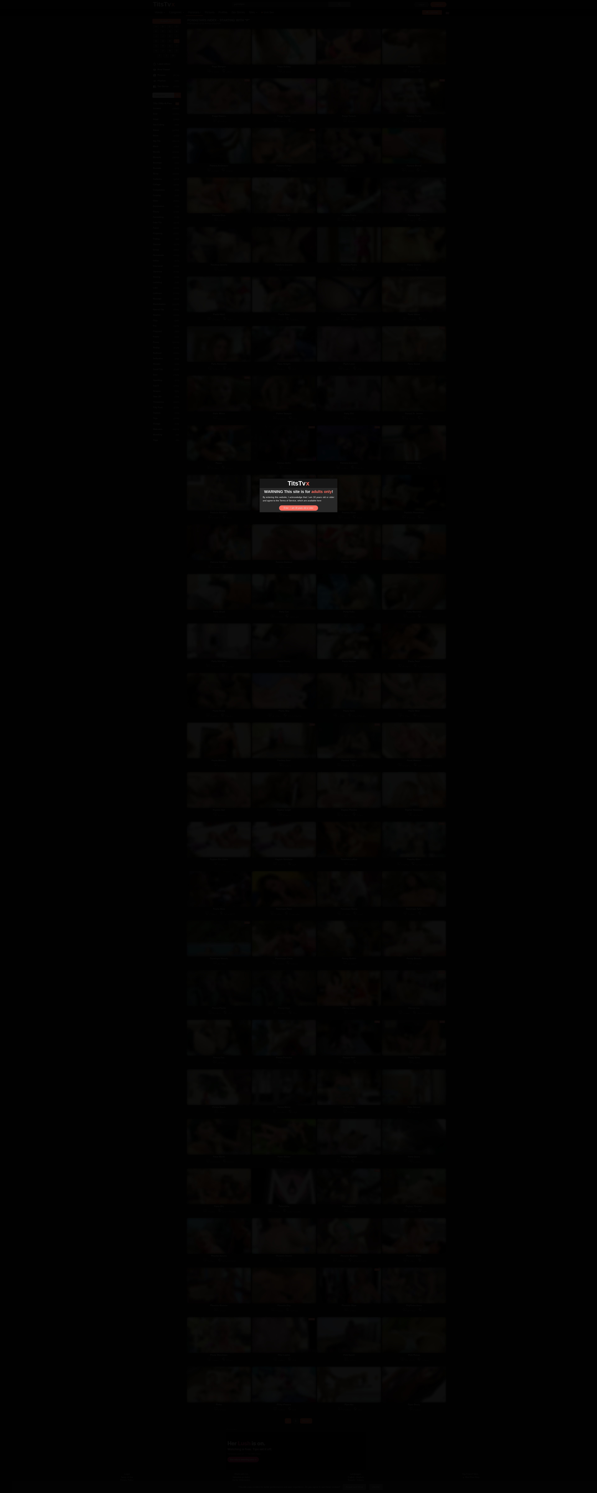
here (319, 500)
